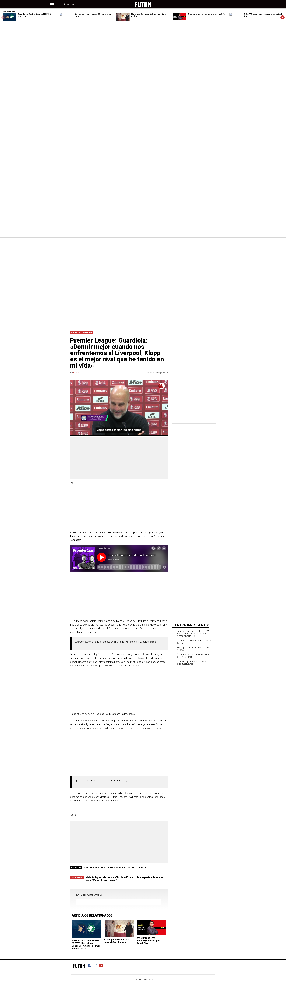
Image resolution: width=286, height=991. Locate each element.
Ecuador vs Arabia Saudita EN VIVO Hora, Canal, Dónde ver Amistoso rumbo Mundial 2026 (86, 944)
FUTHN (76, 373)
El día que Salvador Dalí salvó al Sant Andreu (116, 941)
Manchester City (94, 867)
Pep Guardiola (116, 867)
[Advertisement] (143, 261)
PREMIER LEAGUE (137, 867)
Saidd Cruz (148, 979)
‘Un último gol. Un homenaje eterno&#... (207, 14)
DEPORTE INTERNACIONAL (81, 333)
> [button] (282, 17)
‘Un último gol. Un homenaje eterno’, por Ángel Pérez (148, 940)
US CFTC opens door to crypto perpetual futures (191, 662)
